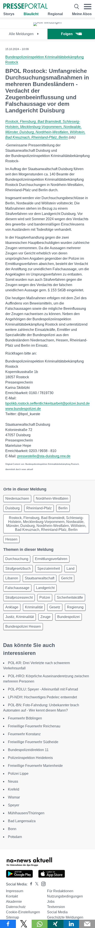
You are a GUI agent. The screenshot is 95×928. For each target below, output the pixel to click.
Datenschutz (16, 907)
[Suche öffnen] (76, 7)
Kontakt (12, 896)
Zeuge (45, 617)
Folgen (67, 34)
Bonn (12, 829)
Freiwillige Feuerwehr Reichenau (34, 726)
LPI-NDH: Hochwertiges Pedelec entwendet (42, 697)
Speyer (13, 805)
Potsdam (15, 837)
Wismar (14, 797)
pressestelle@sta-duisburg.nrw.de (43, 456)
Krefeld (13, 789)
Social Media (57, 912)
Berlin (63, 508)
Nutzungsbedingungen (65, 896)
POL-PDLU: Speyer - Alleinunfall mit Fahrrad (43, 689)
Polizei (44, 597)
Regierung (75, 607)
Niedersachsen (17, 498)
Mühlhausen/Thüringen (26, 813)
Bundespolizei (68, 617)
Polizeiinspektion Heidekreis (30, 758)
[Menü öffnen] (88, 7)
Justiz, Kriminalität (19, 617)
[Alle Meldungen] (47, 22)
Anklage (11, 607)
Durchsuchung (16, 559)
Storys (8, 14)
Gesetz (54, 607)
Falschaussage (17, 588)
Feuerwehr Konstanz (24, 734)
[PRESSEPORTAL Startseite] (25, 6)
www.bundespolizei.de (23, 409)
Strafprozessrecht (19, 597)
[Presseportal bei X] (35, 884)
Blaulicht (31, 14)
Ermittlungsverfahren (51, 559)
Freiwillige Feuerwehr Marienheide (35, 766)
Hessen (11, 539)
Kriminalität (34, 607)
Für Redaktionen (60, 891)
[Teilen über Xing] (55, 924)
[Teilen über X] (24, 924)
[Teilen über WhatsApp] (40, 924)
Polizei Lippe (18, 773)
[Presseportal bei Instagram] (42, 883)
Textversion (56, 907)
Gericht (66, 578)
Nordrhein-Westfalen (52, 498)
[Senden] (87, 924)
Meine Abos (82, 14)
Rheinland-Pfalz (39, 508)
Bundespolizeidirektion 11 (28, 750)
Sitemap (12, 917)
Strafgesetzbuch (18, 568)
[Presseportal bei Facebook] (29, 884)
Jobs (51, 901)
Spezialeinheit (48, 568)
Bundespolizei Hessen (23, 626)
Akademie (14, 901)
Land (70, 568)
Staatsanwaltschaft (39, 578)
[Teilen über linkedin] (71, 924)
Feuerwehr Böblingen (25, 718)
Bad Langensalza (22, 821)
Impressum (14, 891)
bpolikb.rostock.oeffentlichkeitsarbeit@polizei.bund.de (47, 403)
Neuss (13, 781)
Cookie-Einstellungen (23, 912)
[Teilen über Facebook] (8, 924)
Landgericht (45, 588)
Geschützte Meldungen (65, 917)
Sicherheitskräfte (70, 597)
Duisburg (12, 508)
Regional (55, 14)
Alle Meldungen (21, 34)
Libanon (11, 578)
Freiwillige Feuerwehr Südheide (33, 742)
